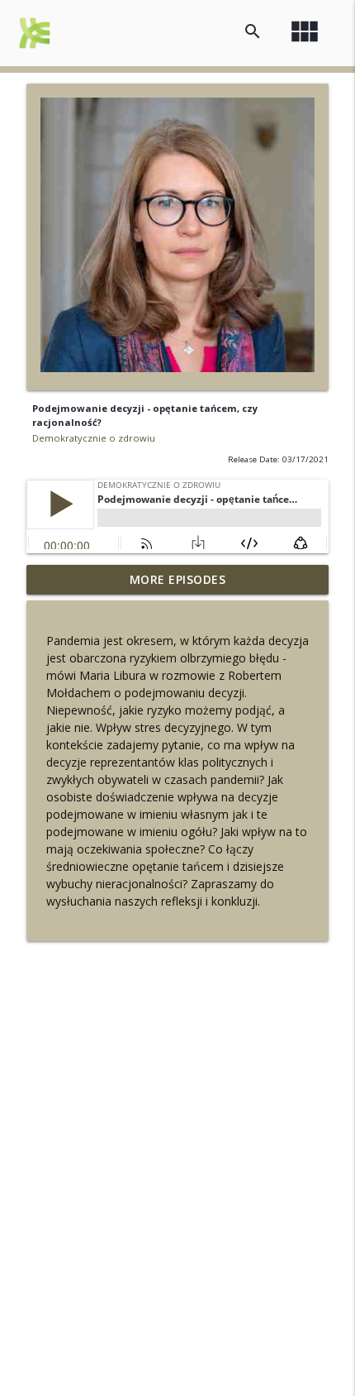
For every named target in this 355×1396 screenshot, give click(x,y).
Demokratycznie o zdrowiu (93, 438)
